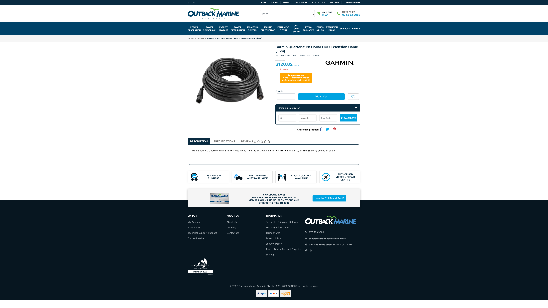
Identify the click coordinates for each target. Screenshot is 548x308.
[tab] (199, 141)
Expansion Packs (332, 28)
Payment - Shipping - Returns (282, 222)
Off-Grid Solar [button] (296, 28)
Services (345, 28)
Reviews (247, 141)
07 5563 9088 (351, 14)
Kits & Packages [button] (308, 28)
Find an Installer (196, 238)
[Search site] (313, 13)
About (274, 2)
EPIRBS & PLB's (320, 28)
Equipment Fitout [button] (283, 28)
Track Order (300, 2)
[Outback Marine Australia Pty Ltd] (213, 13)
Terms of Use (273, 232)
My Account (194, 222)
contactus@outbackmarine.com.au (327, 238)
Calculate (349, 118)
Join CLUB (334, 2)
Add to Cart (321, 96)
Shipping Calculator (289, 108)
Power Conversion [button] (209, 28)
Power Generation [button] (194, 28)
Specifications (224, 141)
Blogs (286, 2)
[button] (353, 96)
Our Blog (231, 227)
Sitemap (270, 254)
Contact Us (318, 2)
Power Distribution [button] (238, 28)
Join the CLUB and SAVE (329, 198)
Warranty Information (277, 227)
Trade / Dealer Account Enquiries (283, 249)
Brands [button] (356, 28)
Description (199, 141)
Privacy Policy (273, 238)
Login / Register (352, 2)
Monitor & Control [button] (252, 28)
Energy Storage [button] (223, 28)
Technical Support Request (202, 232)
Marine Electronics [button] (268, 28)
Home (263, 2)
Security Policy (274, 243)
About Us (232, 222)
